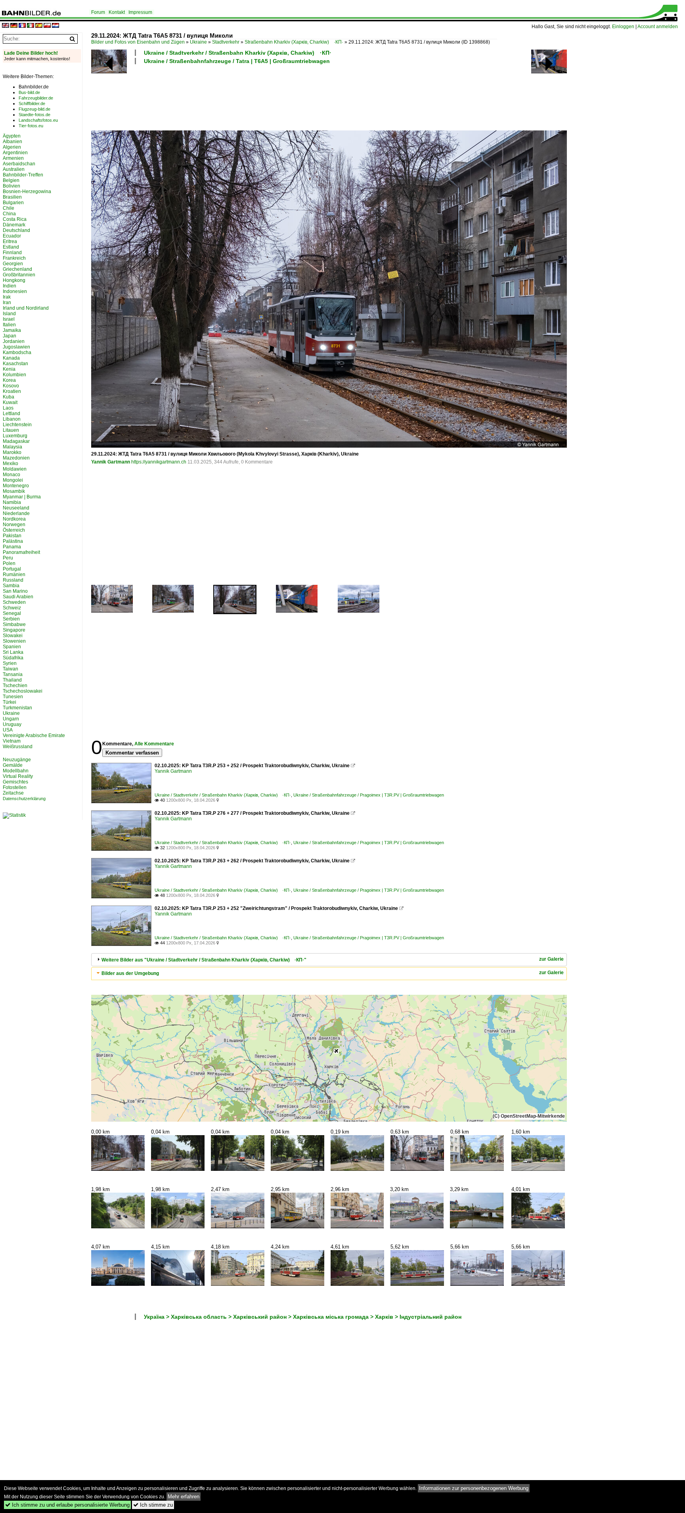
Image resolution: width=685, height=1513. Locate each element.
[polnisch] (47, 26)
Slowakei (13, 635)
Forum (98, 12)
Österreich (14, 530)
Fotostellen (15, 787)
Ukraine (198, 42)
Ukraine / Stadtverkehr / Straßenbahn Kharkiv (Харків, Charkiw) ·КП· (237, 53)
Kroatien (12, 391)
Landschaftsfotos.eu (38, 120)
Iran (7, 302)
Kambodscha (17, 352)
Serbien (11, 619)
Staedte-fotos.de (34, 114)
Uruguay (12, 724)
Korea (9, 380)
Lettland (11, 413)
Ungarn (11, 719)
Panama (12, 547)
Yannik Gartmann (110, 462)
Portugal (12, 569)
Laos (8, 408)
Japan (9, 336)
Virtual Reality (18, 776)
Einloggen (623, 26)
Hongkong (14, 280)
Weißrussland (18, 746)
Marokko (12, 452)
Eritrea (10, 241)
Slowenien (14, 641)
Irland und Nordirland (26, 308)
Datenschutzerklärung (24, 798)
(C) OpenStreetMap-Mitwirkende (529, 1116)
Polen (9, 563)
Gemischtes (15, 782)
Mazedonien (16, 458)
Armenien (13, 158)
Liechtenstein (17, 424)
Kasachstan (15, 363)
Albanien (12, 141)
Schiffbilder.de (32, 103)
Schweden (14, 602)
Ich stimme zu (153, 1505)
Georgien (13, 263)
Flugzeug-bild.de (34, 109)
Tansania (13, 674)
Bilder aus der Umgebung (130, 973)
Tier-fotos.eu (31, 125)
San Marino (15, 591)
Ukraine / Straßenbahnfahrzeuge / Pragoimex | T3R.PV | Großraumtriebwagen (368, 795)
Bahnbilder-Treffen (23, 175)
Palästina (13, 541)
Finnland (12, 252)
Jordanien (14, 341)
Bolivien (11, 186)
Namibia (12, 502)
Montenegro (16, 485)
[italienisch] (30, 26)
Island (9, 313)
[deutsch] (13, 26)
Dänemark (14, 225)
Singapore (14, 630)
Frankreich (14, 258)
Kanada (11, 358)
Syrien (10, 663)
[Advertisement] (294, 96)
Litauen (11, 430)
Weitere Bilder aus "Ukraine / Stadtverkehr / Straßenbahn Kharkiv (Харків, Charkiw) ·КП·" (203, 960)
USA (8, 730)
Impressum (140, 12)
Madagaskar (16, 441)
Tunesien (13, 696)
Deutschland (16, 230)
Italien (9, 324)
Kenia (9, 369)
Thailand (12, 680)
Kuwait (10, 402)
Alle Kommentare (154, 744)
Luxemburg (15, 436)
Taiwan (10, 669)
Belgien (11, 180)
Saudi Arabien (18, 596)
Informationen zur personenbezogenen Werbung (473, 1488)
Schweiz (12, 608)
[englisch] (5, 26)
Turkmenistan (17, 708)
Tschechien (15, 685)
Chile (8, 208)
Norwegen (14, 524)
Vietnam (12, 741)
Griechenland (17, 269)
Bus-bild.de (29, 92)
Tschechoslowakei (22, 691)
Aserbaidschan (19, 164)
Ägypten (12, 136)
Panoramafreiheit (21, 552)
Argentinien (15, 152)
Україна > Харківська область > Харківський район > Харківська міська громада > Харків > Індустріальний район (302, 1317)
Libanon (12, 419)
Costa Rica (15, 219)
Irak (7, 297)
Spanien (12, 646)
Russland (13, 580)
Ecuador (12, 236)
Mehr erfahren (183, 1497)
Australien (14, 169)
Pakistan (12, 535)
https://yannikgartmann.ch (158, 462)
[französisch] (22, 26)
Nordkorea (14, 519)
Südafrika (13, 658)
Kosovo (11, 386)
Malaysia (12, 447)
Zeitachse (13, 793)
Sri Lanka (13, 652)
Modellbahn (16, 771)
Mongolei (13, 480)
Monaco (11, 474)
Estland (11, 247)
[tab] (329, 959)
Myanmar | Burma (22, 497)
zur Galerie (551, 959)
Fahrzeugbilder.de (36, 98)
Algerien (12, 147)
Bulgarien (13, 202)
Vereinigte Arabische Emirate (34, 735)
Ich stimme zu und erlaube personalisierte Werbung (67, 1505)
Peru (8, 558)
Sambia (11, 585)
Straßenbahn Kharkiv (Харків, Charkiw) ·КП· (294, 42)
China (9, 213)
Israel (9, 319)
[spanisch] (38, 26)
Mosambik (14, 491)
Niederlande (16, 513)
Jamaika (12, 330)
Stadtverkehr (225, 42)
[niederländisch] (55, 26)
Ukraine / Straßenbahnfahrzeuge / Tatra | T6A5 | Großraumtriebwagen (237, 61)
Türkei (9, 702)
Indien (9, 286)
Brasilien (12, 197)
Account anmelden (657, 26)
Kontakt (117, 12)
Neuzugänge (17, 759)
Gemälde (13, 765)
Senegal (12, 613)
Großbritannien (19, 275)
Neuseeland (16, 508)
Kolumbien (14, 374)
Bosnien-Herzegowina (27, 191)
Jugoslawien (16, 347)
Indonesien (15, 291)
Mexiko (10, 463)
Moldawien (15, 469)
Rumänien (14, 574)
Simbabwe (14, 624)
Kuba (8, 397)
